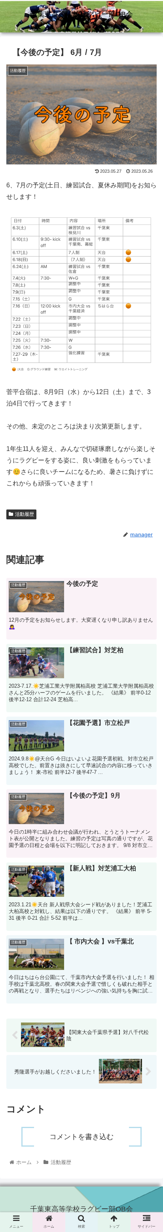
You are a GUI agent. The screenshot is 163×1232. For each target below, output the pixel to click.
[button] (147, 868)
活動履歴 (24, 514)
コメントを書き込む (81, 1137)
